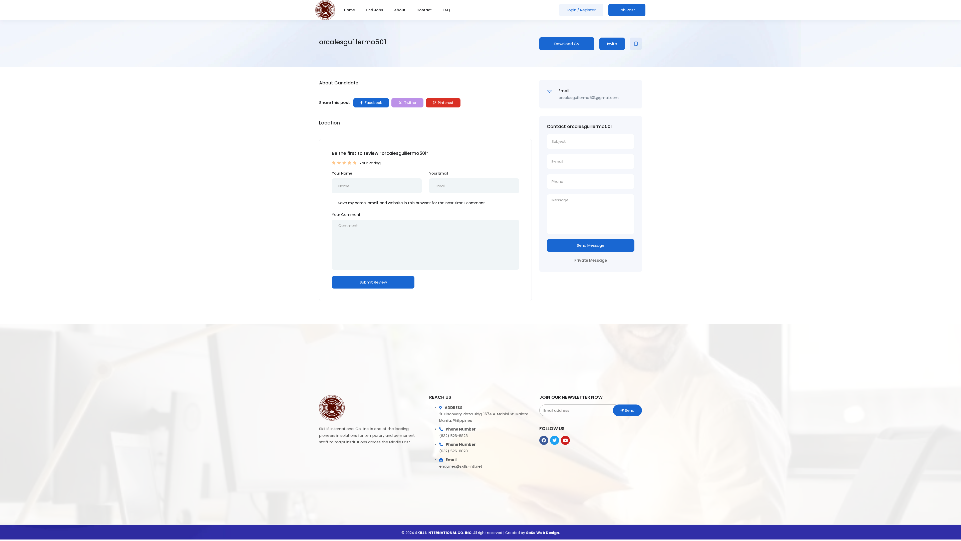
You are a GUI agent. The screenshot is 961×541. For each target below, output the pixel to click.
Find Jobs (374, 10)
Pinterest (445, 102)
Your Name (342, 173)
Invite (612, 43)
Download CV (566, 43)
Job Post (627, 10)
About (399, 10)
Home (349, 10)
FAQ (446, 10)
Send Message (590, 245)
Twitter (409, 102)
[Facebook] (543, 440)
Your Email (438, 173)
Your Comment (346, 214)
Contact (424, 10)
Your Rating (370, 163)
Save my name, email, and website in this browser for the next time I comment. (412, 202)
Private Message (590, 260)
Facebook (373, 102)
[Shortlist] (636, 44)
